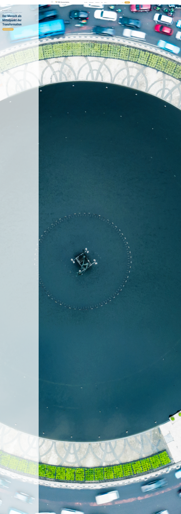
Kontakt (127, 2)
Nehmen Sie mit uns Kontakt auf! (8, 29)
